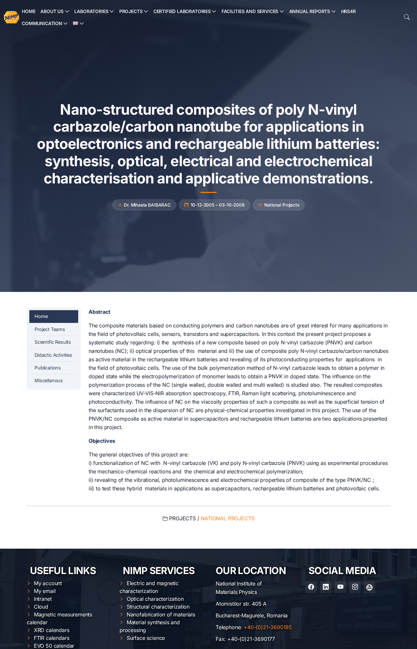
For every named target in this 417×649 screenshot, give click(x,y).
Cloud (41, 606)
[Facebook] (311, 587)
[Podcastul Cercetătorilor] (369, 587)
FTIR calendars (51, 638)
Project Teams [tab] (50, 329)
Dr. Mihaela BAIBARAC (147, 205)
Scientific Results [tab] (53, 342)
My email (45, 591)
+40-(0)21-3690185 (268, 627)
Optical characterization (155, 599)
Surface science (146, 638)
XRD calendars (51, 630)
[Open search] (407, 17)
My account (48, 583)
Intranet (43, 599)
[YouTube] (340, 587)
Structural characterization (158, 606)
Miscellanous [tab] (49, 380)
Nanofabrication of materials (161, 614)
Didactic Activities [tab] (53, 355)
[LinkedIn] (326, 587)
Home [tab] (41, 316)
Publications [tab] (48, 367)
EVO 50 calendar (54, 645)
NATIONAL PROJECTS (227, 518)
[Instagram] (355, 587)
